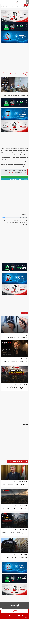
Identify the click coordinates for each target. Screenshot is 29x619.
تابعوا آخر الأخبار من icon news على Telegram (17, 179)
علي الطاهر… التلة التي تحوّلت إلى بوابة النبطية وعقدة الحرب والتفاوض (15, 508)
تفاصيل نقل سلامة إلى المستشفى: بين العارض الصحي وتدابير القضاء (15, 484)
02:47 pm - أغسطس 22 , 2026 (20, 335)
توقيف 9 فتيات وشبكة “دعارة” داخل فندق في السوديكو (17, 557)
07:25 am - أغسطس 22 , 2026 (20, 505)
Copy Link (3, 217)
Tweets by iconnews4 (23, 424)
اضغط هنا (11, 172)
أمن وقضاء (24, 95)
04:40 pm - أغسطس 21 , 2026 (20, 529)
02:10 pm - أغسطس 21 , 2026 (20, 554)
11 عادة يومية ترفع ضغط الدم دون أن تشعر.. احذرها (17, 337)
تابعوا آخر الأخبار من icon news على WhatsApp (17, 176)
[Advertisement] (14, 196)
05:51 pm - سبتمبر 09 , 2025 (9, 95)
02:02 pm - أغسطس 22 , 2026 (20, 481)
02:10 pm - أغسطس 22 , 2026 (20, 358)
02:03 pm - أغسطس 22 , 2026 (20, 384)
